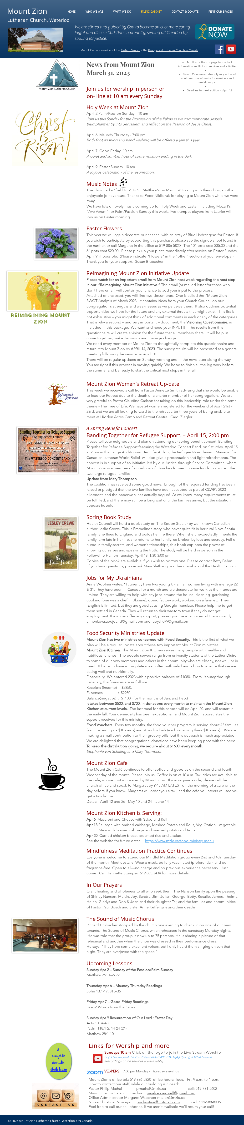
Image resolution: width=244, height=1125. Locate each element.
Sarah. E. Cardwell (130, 1093)
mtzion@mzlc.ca (171, 1097)
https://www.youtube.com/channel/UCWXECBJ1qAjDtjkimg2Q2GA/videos (158, 1057)
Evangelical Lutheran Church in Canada (173, 50)
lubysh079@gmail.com (170, 621)
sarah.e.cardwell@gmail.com (171, 1093)
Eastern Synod (130, 50)
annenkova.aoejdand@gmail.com (114, 621)
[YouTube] (231, 49)
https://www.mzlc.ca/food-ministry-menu (179, 840)
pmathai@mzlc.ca (151, 1088)
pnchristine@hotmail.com (158, 1102)
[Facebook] (219, 49)
